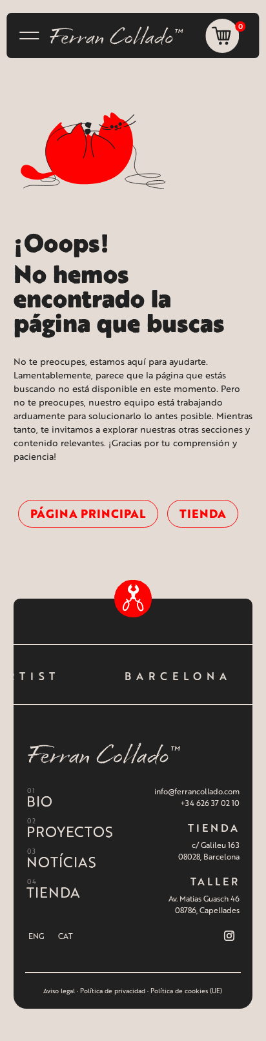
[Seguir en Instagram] (229, 935)
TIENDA (53, 892)
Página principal (88, 513)
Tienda (202, 513)
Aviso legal (59, 990)
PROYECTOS (69, 831)
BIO (39, 801)
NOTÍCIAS (61, 862)
